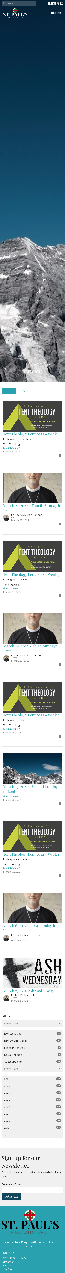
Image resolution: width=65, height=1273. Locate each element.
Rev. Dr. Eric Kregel (32, 1040)
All (5, 1134)
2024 (32, 1092)
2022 (32, 1106)
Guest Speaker (32, 1061)
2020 (32, 1120)
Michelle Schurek (32, 1047)
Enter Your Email (11, 1184)
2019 (32, 1127)
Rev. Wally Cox (32, 1033)
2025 (32, 1085)
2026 (32, 1079)
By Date (9, 391)
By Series (25, 391)
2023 (32, 1099)
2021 (32, 1113)
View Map (7, 1269)
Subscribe (11, 1196)
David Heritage (32, 1054)
